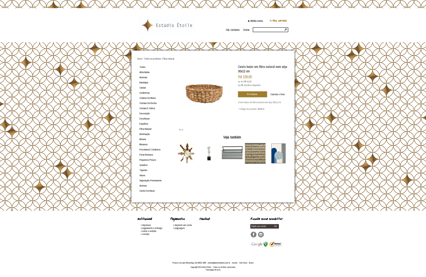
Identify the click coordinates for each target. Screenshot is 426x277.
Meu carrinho (279, 21)
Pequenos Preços (147, 160)
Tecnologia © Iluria (213, 270)
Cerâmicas (144, 92)
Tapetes (143, 170)
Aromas (143, 185)
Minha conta (256, 21)
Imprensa (146, 225)
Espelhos (143, 123)
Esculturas (144, 118)
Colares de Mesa (147, 98)
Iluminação (144, 134)
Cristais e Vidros (147, 108)
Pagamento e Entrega (152, 228)
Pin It (181, 130)
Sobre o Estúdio (149, 231)
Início (139, 58)
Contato (145, 234)
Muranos (143, 144)
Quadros (143, 165)
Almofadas (144, 72)
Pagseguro (180, 228)
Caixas (142, 87)
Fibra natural (168, 58)
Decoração (144, 113)
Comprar (252, 94)
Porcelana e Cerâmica (149, 149)
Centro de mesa (147, 190)
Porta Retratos (146, 154)
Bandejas (143, 82)
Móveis (142, 139)
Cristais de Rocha (148, 103)
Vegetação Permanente (150, 180)
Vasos (142, 175)
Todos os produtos (152, 58)
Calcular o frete (277, 94)
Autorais (143, 77)
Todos (142, 67)
